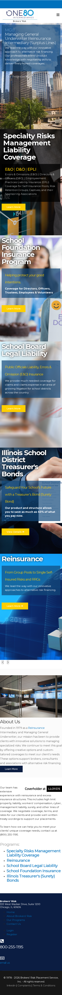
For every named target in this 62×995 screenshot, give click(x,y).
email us (5, 962)
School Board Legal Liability (32, 865)
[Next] (8, 662)
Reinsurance (36, 727)
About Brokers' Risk (19, 916)
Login (10, 930)
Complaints (24, 985)
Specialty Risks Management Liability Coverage (34, 853)
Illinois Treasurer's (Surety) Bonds (31, 878)
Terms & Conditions (44, 985)
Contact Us (14, 923)
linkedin (11, 985)
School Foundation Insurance (34, 870)
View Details (14, 531)
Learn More (14, 207)
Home (11, 912)
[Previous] (3, 662)
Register (12, 934)
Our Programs (16, 76)
